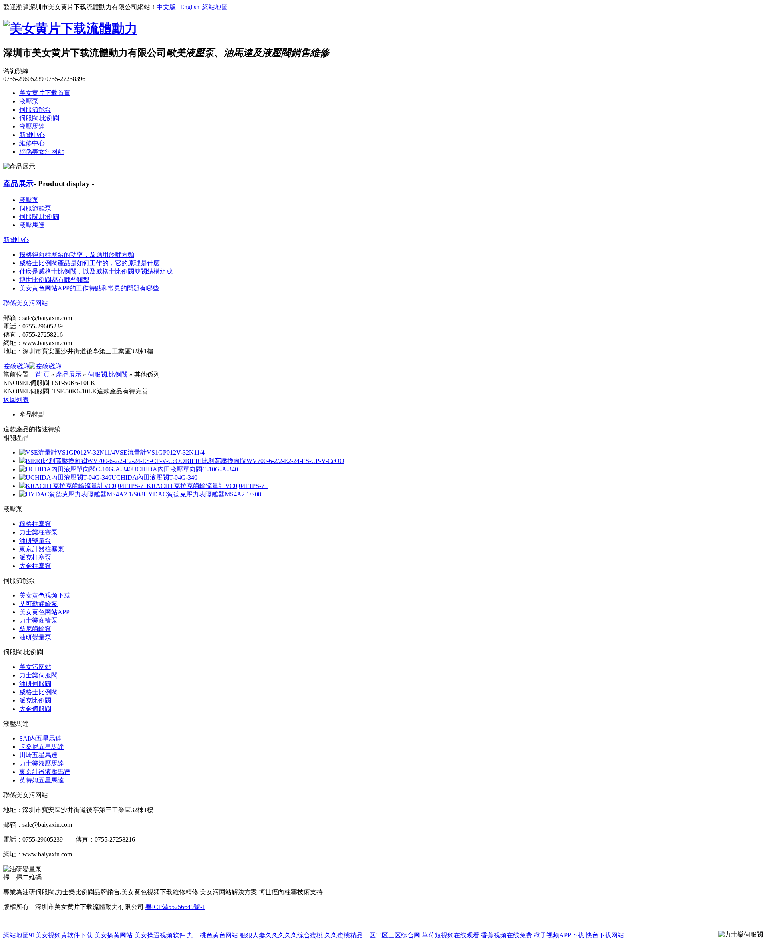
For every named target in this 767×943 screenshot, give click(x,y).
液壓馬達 (32, 126)
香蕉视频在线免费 (506, 935)
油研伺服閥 (35, 683)
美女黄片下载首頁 (44, 92)
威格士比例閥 (38, 692)
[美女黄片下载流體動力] (70, 28)
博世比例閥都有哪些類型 (54, 279)
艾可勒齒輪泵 (38, 603)
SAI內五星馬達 (40, 738)
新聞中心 (32, 134)
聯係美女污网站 (41, 151)
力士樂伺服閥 (38, 675)
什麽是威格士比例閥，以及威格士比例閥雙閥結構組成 (96, 271)
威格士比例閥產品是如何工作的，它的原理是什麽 (89, 263)
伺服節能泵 (35, 109)
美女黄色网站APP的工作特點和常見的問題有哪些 (89, 288)
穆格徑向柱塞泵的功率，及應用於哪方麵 (76, 254)
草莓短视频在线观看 (450, 935)
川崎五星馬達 (38, 755)
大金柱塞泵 (35, 565)
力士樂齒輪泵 (38, 620)
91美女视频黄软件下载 (61, 935)
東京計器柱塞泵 (41, 549)
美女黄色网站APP (44, 612)
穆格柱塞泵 (35, 523)
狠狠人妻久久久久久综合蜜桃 (281, 935)
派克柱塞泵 (35, 557)
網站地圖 (215, 7)
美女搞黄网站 (113, 935)
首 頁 (42, 374)
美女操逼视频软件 (159, 935)
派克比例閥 (35, 700)
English (189, 7)
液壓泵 (28, 101)
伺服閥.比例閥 (39, 118)
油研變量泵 (35, 540)
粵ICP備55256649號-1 (175, 906)
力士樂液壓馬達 (41, 763)
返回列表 (16, 399)
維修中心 (32, 143)
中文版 (166, 7)
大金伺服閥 (35, 708)
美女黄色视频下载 (44, 595)
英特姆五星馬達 (41, 780)
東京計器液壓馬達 (44, 771)
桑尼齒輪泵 (35, 628)
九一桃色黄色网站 (212, 935)
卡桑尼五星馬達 (41, 746)
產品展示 (18, 183)
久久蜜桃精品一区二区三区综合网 (372, 935)
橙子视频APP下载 (559, 935)
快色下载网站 (605, 935)
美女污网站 (35, 666)
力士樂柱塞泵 (38, 532)
